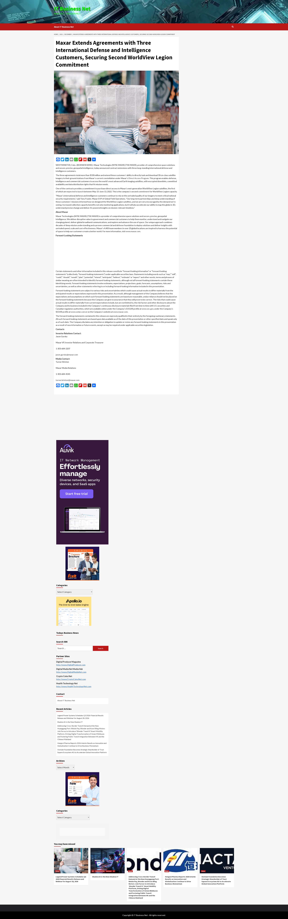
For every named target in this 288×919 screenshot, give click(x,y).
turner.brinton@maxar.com (67, 380)
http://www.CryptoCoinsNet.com (71, 679)
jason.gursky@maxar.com (67, 354)
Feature (108, 871)
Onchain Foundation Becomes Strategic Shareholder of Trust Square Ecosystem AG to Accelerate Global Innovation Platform (82, 751)
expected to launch (75, 191)
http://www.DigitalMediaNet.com (71, 672)
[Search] (232, 27)
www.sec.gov (147, 308)
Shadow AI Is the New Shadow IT (70, 722)
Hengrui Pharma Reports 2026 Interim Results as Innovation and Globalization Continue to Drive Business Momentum (82, 744)
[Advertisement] (174, 11)
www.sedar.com (78, 312)
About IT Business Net (64, 27)
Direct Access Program (138, 178)
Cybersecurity (99, 871)
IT (114, 871)
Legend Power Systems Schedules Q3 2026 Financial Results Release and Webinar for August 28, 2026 (80, 716)
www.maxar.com (133, 231)
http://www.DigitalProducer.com (70, 665)
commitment (143, 191)
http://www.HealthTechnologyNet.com (73, 686)
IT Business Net (72, 8)
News (57, 871)
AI (92, 871)
